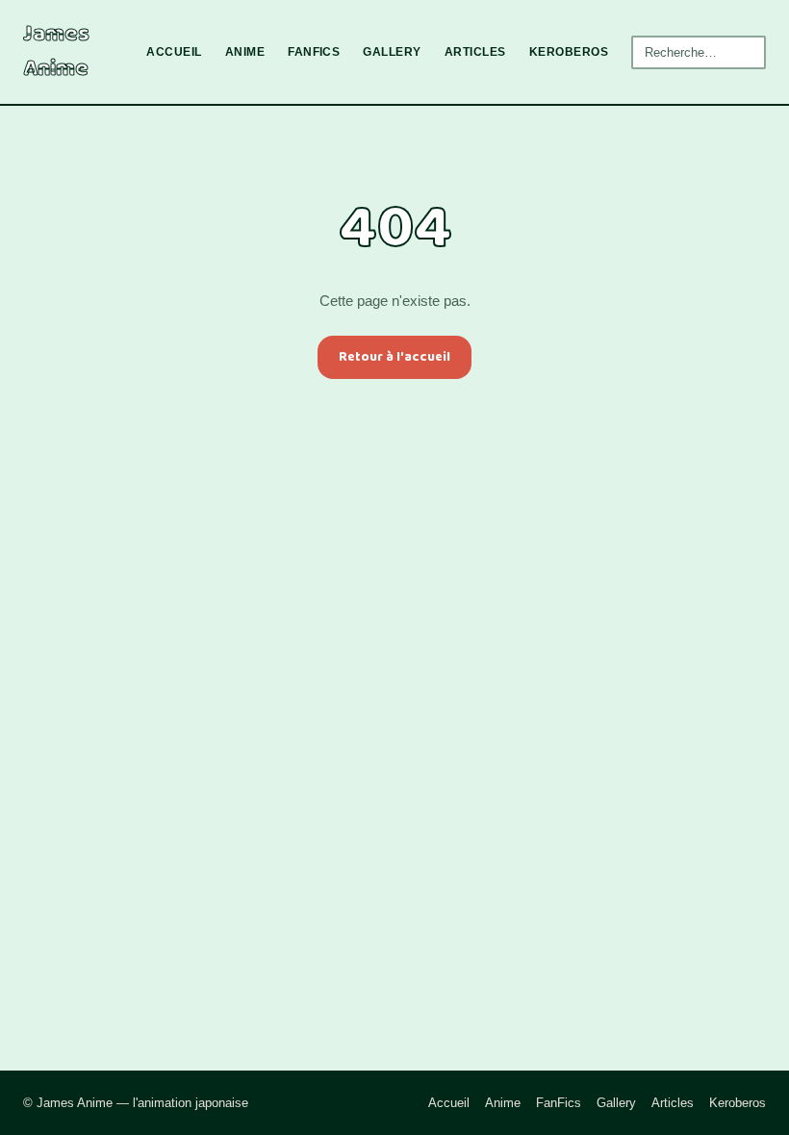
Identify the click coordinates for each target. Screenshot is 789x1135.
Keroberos (568, 52)
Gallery (391, 52)
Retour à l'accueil (394, 356)
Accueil (173, 52)
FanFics (314, 52)
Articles (475, 52)
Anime (245, 52)
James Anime (56, 52)
